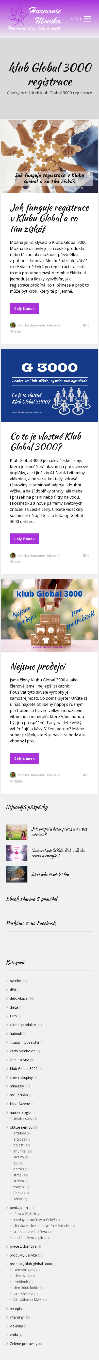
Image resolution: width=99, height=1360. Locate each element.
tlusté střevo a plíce (29, 1237)
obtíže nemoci (21, 1127)
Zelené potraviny (23, 1343)
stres (17, 1175)
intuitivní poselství (24, 1042)
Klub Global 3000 (24, 1068)
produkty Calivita (23, 1255)
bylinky (15, 980)
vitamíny (17, 1317)
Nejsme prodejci (37, 666)
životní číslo (22, 1118)
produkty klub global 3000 (31, 1263)
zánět (18, 1199)
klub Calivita (19, 1059)
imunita (19, 1151)
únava (18, 1192)
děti (13, 989)
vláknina (16, 1326)
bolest (18, 1145)
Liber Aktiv (21, 1275)
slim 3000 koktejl (27, 1287)
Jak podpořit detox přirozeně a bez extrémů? (59, 831)
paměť (18, 1169)
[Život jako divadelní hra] (16, 874)
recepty (16, 1308)
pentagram (19, 1207)
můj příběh (19, 1095)
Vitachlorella (23, 1293)
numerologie (20, 1112)
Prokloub (20, 1281)
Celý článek (24, 308)
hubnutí (16, 1033)
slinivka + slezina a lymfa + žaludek (42, 1225)
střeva (18, 1180)
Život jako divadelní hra (50, 874)
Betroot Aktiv (24, 1269)
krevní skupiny (21, 1077)
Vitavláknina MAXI (27, 1299)
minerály (17, 1086)
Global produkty (23, 1024)
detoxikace (19, 998)
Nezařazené (20, 1103)
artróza (19, 1139)
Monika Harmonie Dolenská (39, 325)
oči (15, 1163)
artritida (19, 1133)
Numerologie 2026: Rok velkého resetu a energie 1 (58, 853)
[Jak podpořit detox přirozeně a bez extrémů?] (16, 832)
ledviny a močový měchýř (34, 1219)
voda (14, 1334)
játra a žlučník (24, 1213)
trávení (19, 1187)
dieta (14, 1007)
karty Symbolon (23, 1051)
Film (13, 1015)
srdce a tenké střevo (30, 1231)
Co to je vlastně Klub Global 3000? (45, 441)
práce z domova (23, 1246)
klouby (18, 1157)
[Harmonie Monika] (34, 19)
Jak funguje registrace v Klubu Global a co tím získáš (49, 218)
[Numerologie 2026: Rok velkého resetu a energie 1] (16, 853)
